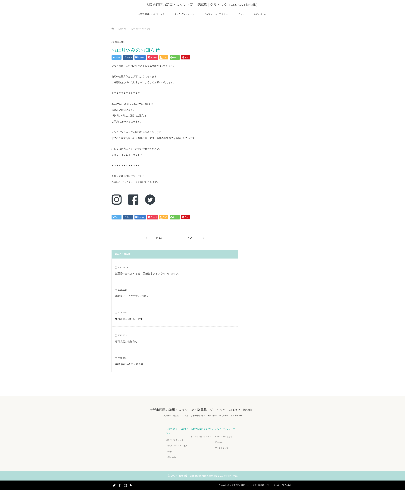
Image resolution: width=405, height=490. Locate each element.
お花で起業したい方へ (202, 429)
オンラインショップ (184, 14)
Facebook (119, 484)
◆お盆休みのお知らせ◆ (129, 318)
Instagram (125, 484)
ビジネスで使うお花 (223, 436)
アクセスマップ (221, 448)
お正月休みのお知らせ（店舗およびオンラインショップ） (148, 273)
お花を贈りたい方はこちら (151, 14)
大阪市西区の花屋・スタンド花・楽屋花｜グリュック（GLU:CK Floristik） (202, 4)
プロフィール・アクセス (216, 14)
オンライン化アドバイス (201, 436)
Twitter (114, 484)
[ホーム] (113, 25)
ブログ (240, 14)
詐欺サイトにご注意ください (131, 296)
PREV (159, 238)
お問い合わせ (260, 14)
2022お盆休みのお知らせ (129, 364)
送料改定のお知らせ (126, 341)
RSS (130, 484)
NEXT (191, 238)
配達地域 (219, 442)
